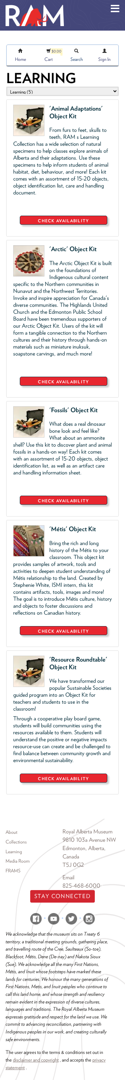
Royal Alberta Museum (87, 831)
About (11, 832)
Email (68, 877)
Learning (14, 851)
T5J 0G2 (73, 865)
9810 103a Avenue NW (89, 840)
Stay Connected (62, 896)
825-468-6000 (81, 885)
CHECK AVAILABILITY (63, 220)
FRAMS (13, 870)
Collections (16, 842)
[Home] (35, 5)
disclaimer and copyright (36, 1060)
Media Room (18, 861)
